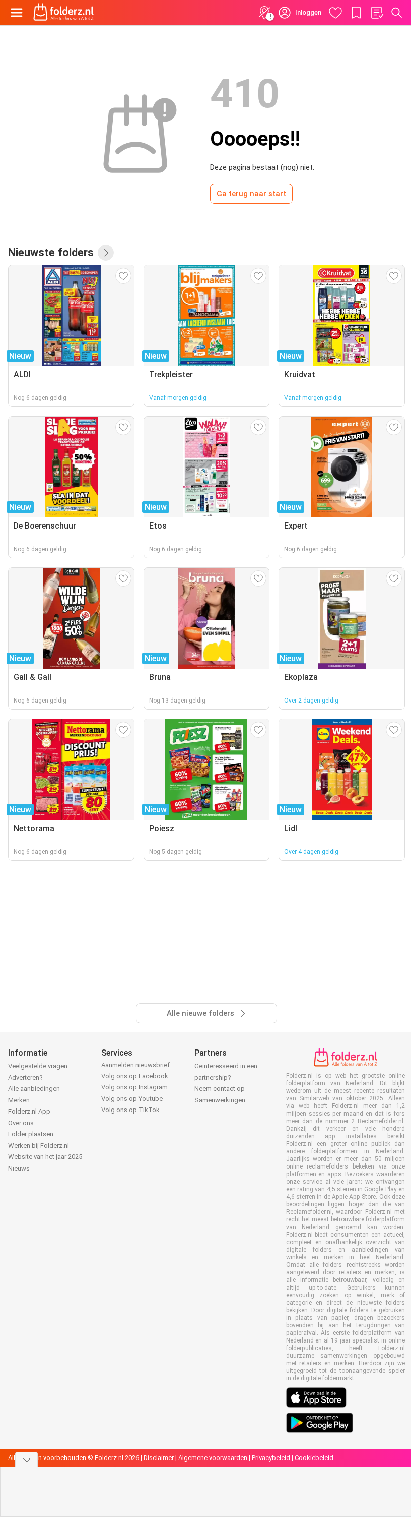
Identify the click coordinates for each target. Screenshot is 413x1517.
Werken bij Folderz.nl (38, 1145)
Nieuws (19, 1168)
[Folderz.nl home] (63, 12)
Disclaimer (159, 1458)
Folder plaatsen (30, 1134)
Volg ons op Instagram (134, 1087)
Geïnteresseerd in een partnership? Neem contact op (225, 1077)
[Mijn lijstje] (377, 13)
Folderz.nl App (29, 1111)
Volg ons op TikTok (130, 1110)
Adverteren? (25, 1077)
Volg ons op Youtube (132, 1098)
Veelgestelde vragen (37, 1066)
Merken (19, 1100)
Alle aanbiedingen (34, 1088)
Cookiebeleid (314, 1458)
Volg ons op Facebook (134, 1076)
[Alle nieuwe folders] (106, 253)
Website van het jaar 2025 (45, 1156)
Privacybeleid (271, 1458)
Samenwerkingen (219, 1100)
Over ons (21, 1123)
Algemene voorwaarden (212, 1458)
